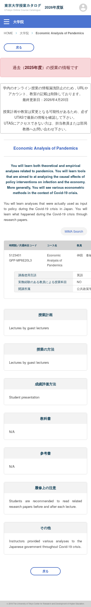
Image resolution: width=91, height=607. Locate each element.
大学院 (24, 33)
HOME (8, 33)
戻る (19, 47)
